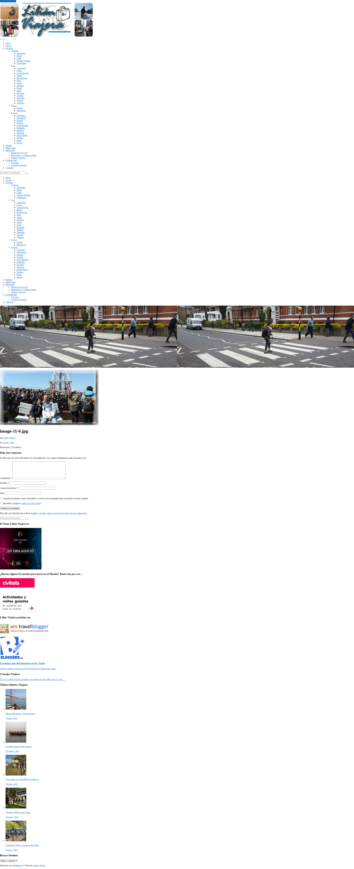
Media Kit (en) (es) (19, 153)
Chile (19, 58)
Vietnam (20, 103)
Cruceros (15, 163)
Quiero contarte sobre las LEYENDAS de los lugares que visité (28, 669)
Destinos (9, 48)
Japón (19, 83)
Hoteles (9, 145)
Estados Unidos (23, 61)
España (20, 120)
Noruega (20, 133)
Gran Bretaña (22, 125)
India (19, 81)
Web (2, 493)
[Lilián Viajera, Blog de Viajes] (46, 36)
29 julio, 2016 (8, 442)
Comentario (6, 478)
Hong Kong (22, 78)
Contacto (9, 168)
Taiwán (20, 100)
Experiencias (11, 160)
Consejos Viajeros (19, 165)
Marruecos (21, 110)
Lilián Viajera (9, 438)
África (14, 105)
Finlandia (21, 128)
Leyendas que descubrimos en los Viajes (22, 663)
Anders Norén (38, 865)
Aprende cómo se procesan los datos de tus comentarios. (62, 513)
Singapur (20, 93)
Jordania (20, 85)
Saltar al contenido (8, 1)
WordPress (17, 865)
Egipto (19, 108)
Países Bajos (22, 135)
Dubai (19, 76)
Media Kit (10, 150)
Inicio (8, 43)
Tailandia (21, 98)
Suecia (19, 143)
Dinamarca (21, 118)
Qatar (19, 90)
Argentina (21, 53)
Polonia (20, 138)
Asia (13, 66)
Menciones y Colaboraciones (23, 155)
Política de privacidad (31, 503)
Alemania (21, 115)
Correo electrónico (9, 488)
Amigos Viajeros (18, 158)
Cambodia (21, 68)
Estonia (20, 123)
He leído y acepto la (22, 503)
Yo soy (9, 46)
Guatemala (21, 63)
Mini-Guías (10, 148)
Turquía (20, 95)
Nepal (19, 88)
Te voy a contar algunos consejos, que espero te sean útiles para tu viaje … (32, 679)
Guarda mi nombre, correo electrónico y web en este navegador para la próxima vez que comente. (45, 498)
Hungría (20, 130)
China (19, 71)
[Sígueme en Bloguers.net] (12, 658)
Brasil (19, 56)
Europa (14, 113)
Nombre (4, 483)
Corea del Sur (23, 73)
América (15, 51)
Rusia (19, 140)
